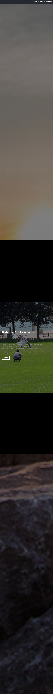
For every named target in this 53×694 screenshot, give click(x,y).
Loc (7, 335)
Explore (5, 357)
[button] (2, 1)
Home (4, 335)
